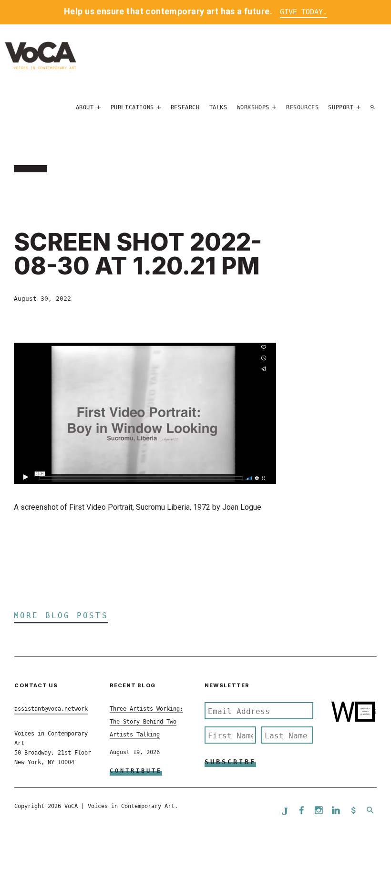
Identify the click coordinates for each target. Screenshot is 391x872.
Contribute (136, 770)
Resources (302, 107)
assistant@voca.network (51, 708)
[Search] (372, 107)
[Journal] (284, 811)
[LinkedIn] (336, 811)
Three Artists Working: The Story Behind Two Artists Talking (146, 721)
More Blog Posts (61, 615)
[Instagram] (319, 811)
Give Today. (303, 12)
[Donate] (353, 811)
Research (185, 107)
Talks (218, 107)
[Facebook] (302, 811)
